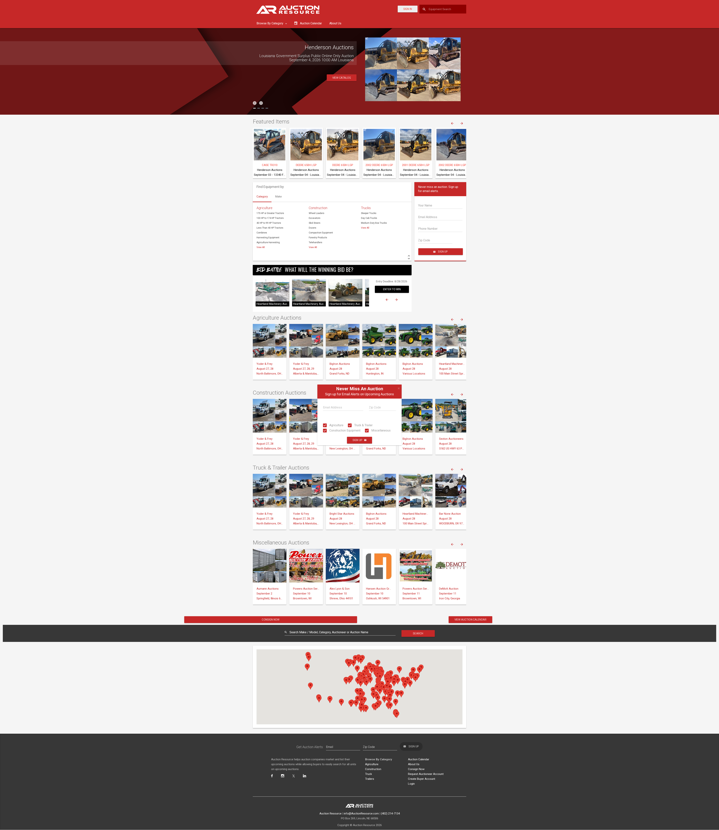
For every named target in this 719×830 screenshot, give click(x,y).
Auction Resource (330, 813)
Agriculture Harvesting (268, 242)
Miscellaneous (381, 430)
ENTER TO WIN (392, 289)
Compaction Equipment (321, 232)
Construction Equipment (344, 430)
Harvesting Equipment (268, 237)
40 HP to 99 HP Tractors (269, 223)
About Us (335, 23)
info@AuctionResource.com (361, 813)
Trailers (369, 779)
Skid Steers (314, 223)
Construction (318, 208)
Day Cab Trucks (369, 218)
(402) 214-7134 (390, 813)
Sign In (407, 8)
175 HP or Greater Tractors (270, 213)
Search (418, 633)
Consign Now (270, 619)
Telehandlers (315, 242)
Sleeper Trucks (368, 213)
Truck (368, 774)
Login (411, 783)
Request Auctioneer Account (426, 774)
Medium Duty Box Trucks (374, 223)
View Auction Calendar (470, 619)
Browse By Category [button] (270, 23)
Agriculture (336, 425)
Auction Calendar (418, 759)
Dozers (312, 228)
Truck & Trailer (363, 425)
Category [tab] (262, 196)
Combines (262, 232)
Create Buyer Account (421, 779)
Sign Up (357, 440)
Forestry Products (318, 237)
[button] (255, 103)
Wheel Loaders (316, 213)
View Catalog (341, 81)
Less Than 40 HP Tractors (270, 228)
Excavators (314, 218)
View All (261, 247)
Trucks (366, 208)
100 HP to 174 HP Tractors (270, 218)
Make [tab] (278, 196)
